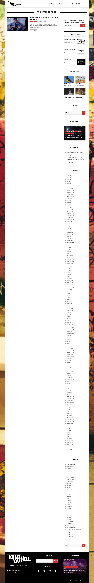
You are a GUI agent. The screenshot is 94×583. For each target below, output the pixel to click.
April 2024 (69, 228)
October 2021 (70, 286)
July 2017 (69, 383)
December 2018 (70, 350)
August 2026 (69, 175)
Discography (69, 475)
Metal (68, 493)
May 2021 (69, 295)
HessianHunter (43, 21)
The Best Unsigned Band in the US (74, 529)
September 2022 (70, 265)
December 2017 (70, 373)
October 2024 (70, 217)
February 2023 (70, 255)
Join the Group (62, 3)
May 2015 (69, 432)
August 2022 (69, 267)
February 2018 (70, 369)
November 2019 (70, 329)
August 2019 (69, 335)
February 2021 (70, 301)
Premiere (69, 508)
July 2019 (69, 337)
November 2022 (70, 261)
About (71, 3)
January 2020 (70, 326)
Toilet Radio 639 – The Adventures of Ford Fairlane (79, 97)
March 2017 (69, 390)
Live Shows (69, 489)
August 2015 (69, 427)
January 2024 (70, 234)
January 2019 (70, 348)
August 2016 (69, 404)
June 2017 (69, 385)
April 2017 (69, 388)
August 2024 (69, 221)
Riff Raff (69, 517)
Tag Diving (69, 525)
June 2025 (69, 202)
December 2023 (70, 236)
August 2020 (69, 312)
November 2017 (70, 375)
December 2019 (70, 327)
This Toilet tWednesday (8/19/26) (74, 157)
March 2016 (69, 413)
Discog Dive (69, 473)
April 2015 (69, 434)
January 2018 (70, 371)
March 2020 (69, 322)
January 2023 (70, 257)
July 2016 (69, 406)
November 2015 (70, 421)
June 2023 (69, 247)
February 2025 (70, 209)
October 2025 (70, 194)
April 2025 (69, 206)
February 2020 (70, 324)
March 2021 (69, 299)
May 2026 (69, 181)
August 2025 (69, 198)
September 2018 (70, 356)
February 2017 (70, 392)
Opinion (67, 133)
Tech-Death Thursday (72, 527)
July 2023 (69, 246)
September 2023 (70, 242)
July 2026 (69, 177)
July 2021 (69, 291)
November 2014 (70, 444)
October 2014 (70, 446)
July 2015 (69, 429)
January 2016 (70, 417)
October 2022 (70, 263)
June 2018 (69, 362)
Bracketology (70, 468)
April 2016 (69, 411)
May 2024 (69, 227)
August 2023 (69, 244)
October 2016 (70, 400)
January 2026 (70, 188)
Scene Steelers (70, 521)
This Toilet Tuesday (71, 531)
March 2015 (69, 436)
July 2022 (69, 268)
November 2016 (70, 398)
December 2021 (70, 282)
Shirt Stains (69, 523)
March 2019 (69, 345)
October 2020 (70, 308)
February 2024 (70, 232)
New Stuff (68, 131)
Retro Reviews (70, 512)
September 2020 (70, 310)
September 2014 (70, 448)
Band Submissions (71, 464)
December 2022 (70, 259)
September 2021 (70, 288)
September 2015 (70, 425)
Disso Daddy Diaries (71, 477)
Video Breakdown (34, 21)
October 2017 (70, 377)
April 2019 (69, 343)
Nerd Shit (69, 494)
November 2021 (70, 284)
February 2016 (70, 415)
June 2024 (69, 225)
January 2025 (70, 211)
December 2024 (70, 213)
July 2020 (69, 314)
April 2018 (69, 366)
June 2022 (69, 270)
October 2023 (70, 240)
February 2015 (70, 438)
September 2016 (70, 402)
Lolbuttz (68, 491)
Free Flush (69, 483)
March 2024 (69, 230)
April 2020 (69, 320)
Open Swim (79, 131)
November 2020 (70, 307)
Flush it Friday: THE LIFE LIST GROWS (75, 152)
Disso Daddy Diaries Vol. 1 (72, 163)
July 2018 (69, 360)
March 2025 (69, 207)
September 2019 (70, 333)
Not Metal (73, 131)
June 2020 (69, 316)
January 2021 (70, 303)
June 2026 (69, 179)
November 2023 (70, 238)
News (68, 498)
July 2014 (69, 451)
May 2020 (69, 318)
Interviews (69, 485)
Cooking (68, 472)
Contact (79, 3)
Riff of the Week (70, 515)
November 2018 (70, 352)
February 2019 (70, 347)
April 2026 (69, 183)
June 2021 (69, 293)
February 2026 (70, 187)
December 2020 (70, 305)
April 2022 (69, 274)
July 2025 (69, 200)
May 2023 (69, 249)
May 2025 (69, 204)
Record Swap (70, 510)
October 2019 (70, 331)
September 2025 (70, 196)
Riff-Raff (69, 519)
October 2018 (70, 354)
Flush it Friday (70, 481)
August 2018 (69, 358)
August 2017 (69, 381)
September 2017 (70, 379)
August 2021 (69, 289)
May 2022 (69, 272)
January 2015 (70, 440)
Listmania (69, 487)
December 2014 (70, 442)
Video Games (70, 536)
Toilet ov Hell (77, 580)
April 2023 (69, 251)
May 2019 (69, 341)
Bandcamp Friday (71, 466)
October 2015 (70, 423)
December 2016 (70, 396)
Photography (70, 506)
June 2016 (69, 408)
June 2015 (69, 430)
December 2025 (70, 190)
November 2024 (70, 215)
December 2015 (70, 419)
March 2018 (69, 368)
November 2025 (70, 192)
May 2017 (69, 387)
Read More (33, 30)
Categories (51, 3)
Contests (69, 470)
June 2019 (69, 339)
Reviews (72, 133)
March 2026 (69, 185)
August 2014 (69, 449)
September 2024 (70, 219)
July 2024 (69, 223)
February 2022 (70, 278)
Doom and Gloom (71, 479)
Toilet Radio (69, 532)
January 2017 (70, 394)
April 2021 (69, 297)
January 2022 (70, 280)
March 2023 (69, 253)
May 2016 (69, 409)
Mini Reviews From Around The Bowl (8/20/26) (79, 85)
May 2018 (69, 364)
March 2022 (69, 276)
